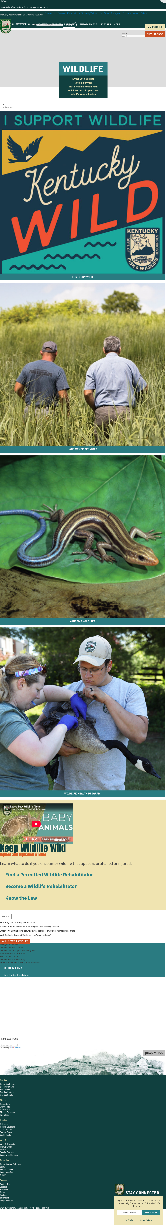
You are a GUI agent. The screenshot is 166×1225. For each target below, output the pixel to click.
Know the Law (21, 898)
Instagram (4, 1198)
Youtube (3, 1195)
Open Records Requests (104, 1215)
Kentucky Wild (6, 1147)
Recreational (5, 1104)
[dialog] (138, 1204)
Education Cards (7, 1087)
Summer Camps (6, 1170)
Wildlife (9, 107)
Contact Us (4, 1184)
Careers (3, 1187)
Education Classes (7, 1084)
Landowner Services (13, 979)
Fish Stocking (6, 1115)
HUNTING (17, 25)
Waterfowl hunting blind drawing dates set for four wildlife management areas (37, 930)
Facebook (4, 1190)
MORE (117, 25)
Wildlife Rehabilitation (83, 94)
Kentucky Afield (6, 1172)
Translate (17, 1047)
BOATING (42, 25)
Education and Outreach (10, 1164)
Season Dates (6, 1132)
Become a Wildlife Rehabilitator (41, 886)
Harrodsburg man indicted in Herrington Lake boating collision (29, 926)
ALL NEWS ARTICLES (15, 941)
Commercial (5, 1107)
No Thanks (129, 1220)
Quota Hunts (5, 1135)
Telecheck (4, 1124)
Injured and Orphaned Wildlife (23, 855)
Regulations (5, 1090)
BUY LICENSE (155, 34)
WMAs (3, 1150)
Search (124, 33)
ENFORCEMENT (88, 25)
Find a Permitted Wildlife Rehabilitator (49, 874)
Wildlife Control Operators (83, 90)
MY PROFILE (155, 27)
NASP (3, 1175)
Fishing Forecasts (7, 1112)
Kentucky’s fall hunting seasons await (18, 922)
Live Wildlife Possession (15, 983)
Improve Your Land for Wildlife (18, 991)
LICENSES (105, 25)
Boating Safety (6, 1095)
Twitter (3, 1192)
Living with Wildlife (83, 78)
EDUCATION (70, 25)
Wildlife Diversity (7, 1144)
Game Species (6, 1130)
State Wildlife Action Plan (83, 86)
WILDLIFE (55, 25)
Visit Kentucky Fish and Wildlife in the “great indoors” (25, 935)
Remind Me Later (146, 1220)
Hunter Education (7, 1127)
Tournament (5, 1110)
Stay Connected (6, 1201)
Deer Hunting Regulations (16, 975)
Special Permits (83, 82)
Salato (3, 1167)
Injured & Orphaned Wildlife (17, 987)
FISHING (30, 25)
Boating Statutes (7, 1092)
